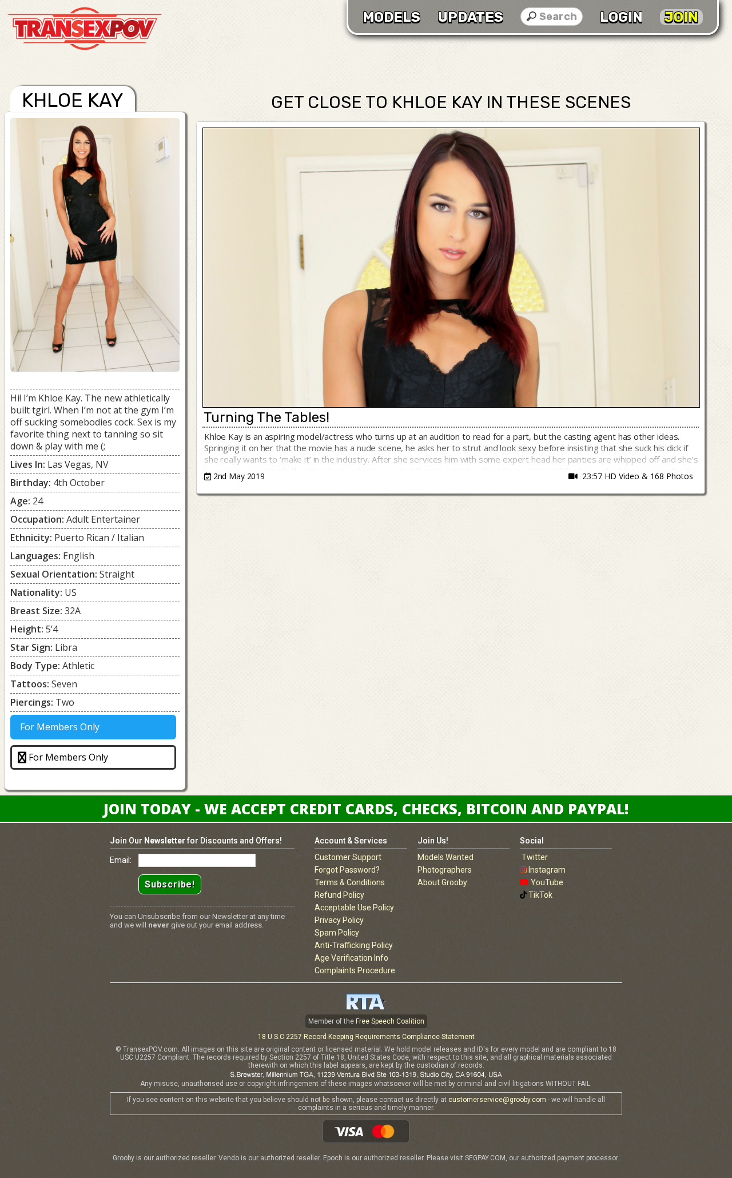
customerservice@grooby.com (497, 1100)
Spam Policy (337, 932)
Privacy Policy (339, 920)
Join (681, 17)
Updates (470, 17)
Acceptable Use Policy (354, 907)
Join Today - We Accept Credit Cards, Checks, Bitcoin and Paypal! (366, 808)
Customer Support (348, 857)
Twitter (535, 857)
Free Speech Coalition (390, 1021)
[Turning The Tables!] (450, 268)
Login (621, 17)
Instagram (547, 869)
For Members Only (59, 727)
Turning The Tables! (266, 417)
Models (391, 17)
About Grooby (442, 882)
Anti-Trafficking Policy (354, 945)
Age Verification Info (351, 957)
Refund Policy (339, 895)
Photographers (444, 869)
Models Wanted (445, 857)
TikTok (540, 895)
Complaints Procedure (355, 970)
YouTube (547, 882)
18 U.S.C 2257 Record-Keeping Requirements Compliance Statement (366, 1037)
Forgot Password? (347, 869)
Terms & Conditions (350, 882)
